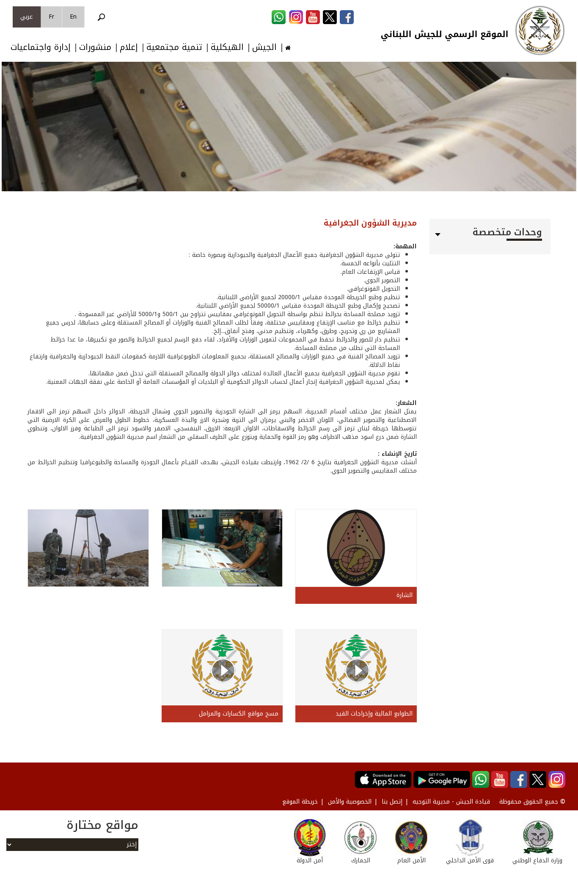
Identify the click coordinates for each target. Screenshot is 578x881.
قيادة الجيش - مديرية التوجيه (451, 801)
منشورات (95, 47)
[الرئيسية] (540, 30)
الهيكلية (227, 47)
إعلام (129, 47)
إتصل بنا (392, 801)
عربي (26, 16)
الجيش (264, 47)
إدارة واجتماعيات (41, 47)
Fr (51, 16)
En (73, 16)
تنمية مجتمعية (174, 47)
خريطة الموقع (300, 801)
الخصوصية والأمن (350, 801)
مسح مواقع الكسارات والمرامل (238, 713)
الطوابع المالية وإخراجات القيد (374, 713)
